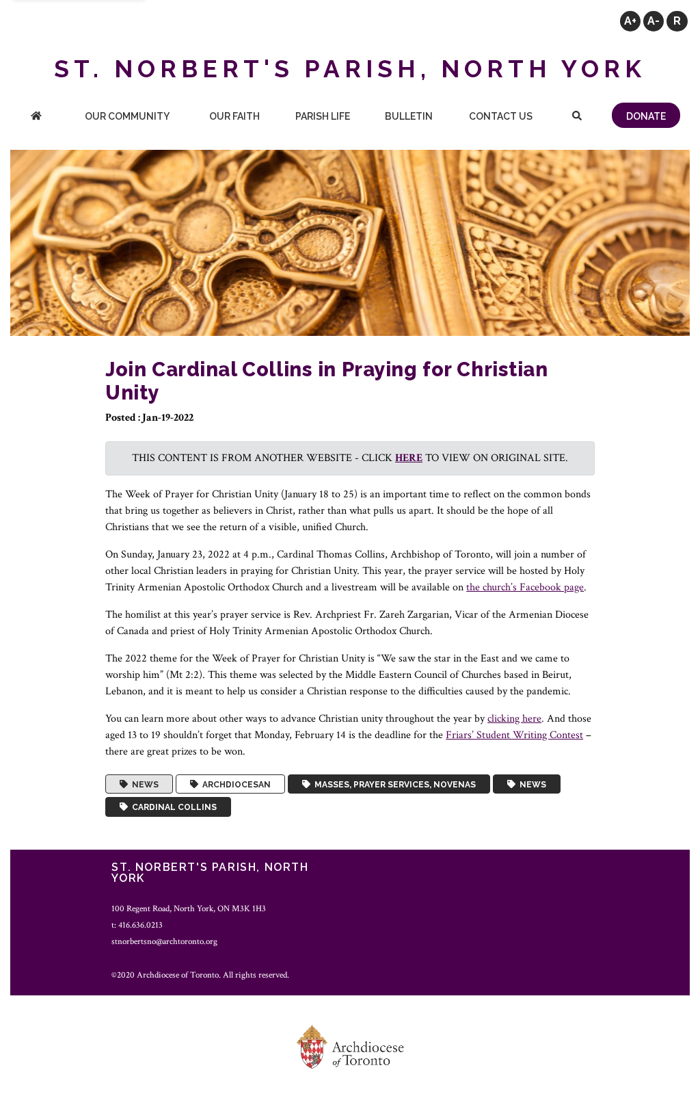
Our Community (127, 116)
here (408, 458)
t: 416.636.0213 (137, 924)
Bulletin (409, 116)
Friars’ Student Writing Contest (514, 735)
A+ (630, 20)
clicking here (514, 718)
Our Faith (234, 116)
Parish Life (322, 116)
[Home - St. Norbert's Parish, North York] (36, 117)
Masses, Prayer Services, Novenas (393, 784)
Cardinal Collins (172, 807)
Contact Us (501, 116)
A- (653, 20)
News (143, 784)
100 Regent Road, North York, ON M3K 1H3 (188, 908)
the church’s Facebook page (525, 587)
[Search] (577, 117)
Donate (646, 116)
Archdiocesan (234, 784)
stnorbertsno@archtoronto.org (164, 941)
